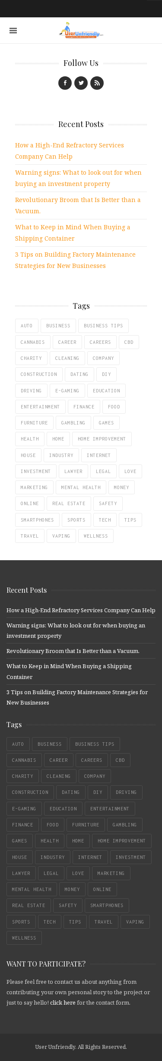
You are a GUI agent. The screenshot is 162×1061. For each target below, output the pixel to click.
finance (84, 406)
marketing (34, 487)
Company (103, 358)
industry (61, 455)
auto (27, 325)
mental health (81, 487)
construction (39, 374)
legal (103, 471)
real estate (69, 503)
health (30, 438)
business (58, 325)
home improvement (102, 438)
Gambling (73, 422)
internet (99, 455)
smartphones (37, 519)
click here (63, 1002)
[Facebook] (65, 83)
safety (108, 503)
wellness (96, 536)
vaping (61, 536)
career (67, 342)
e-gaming (67, 390)
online (30, 503)
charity (31, 358)
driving (31, 390)
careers (100, 342)
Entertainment (40, 406)
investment (36, 471)
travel (30, 536)
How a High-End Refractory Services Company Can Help (81, 610)
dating (79, 374)
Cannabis (33, 342)
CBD (128, 342)
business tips (103, 325)
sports (76, 519)
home (58, 438)
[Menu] (13, 30)
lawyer (73, 471)
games (106, 422)
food (114, 406)
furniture (34, 422)
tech (105, 519)
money (121, 487)
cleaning (67, 358)
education (106, 390)
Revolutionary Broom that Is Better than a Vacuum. (73, 651)
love (130, 471)
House (28, 455)
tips (130, 519)
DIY (106, 374)
